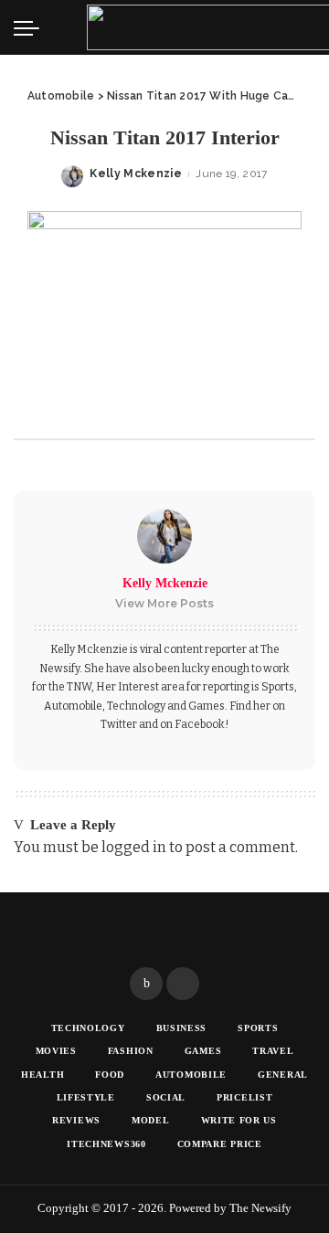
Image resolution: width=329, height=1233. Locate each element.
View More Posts (164, 603)
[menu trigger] (31, 27)
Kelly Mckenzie (136, 173)
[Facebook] (146, 983)
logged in (133, 847)
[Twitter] (182, 983)
